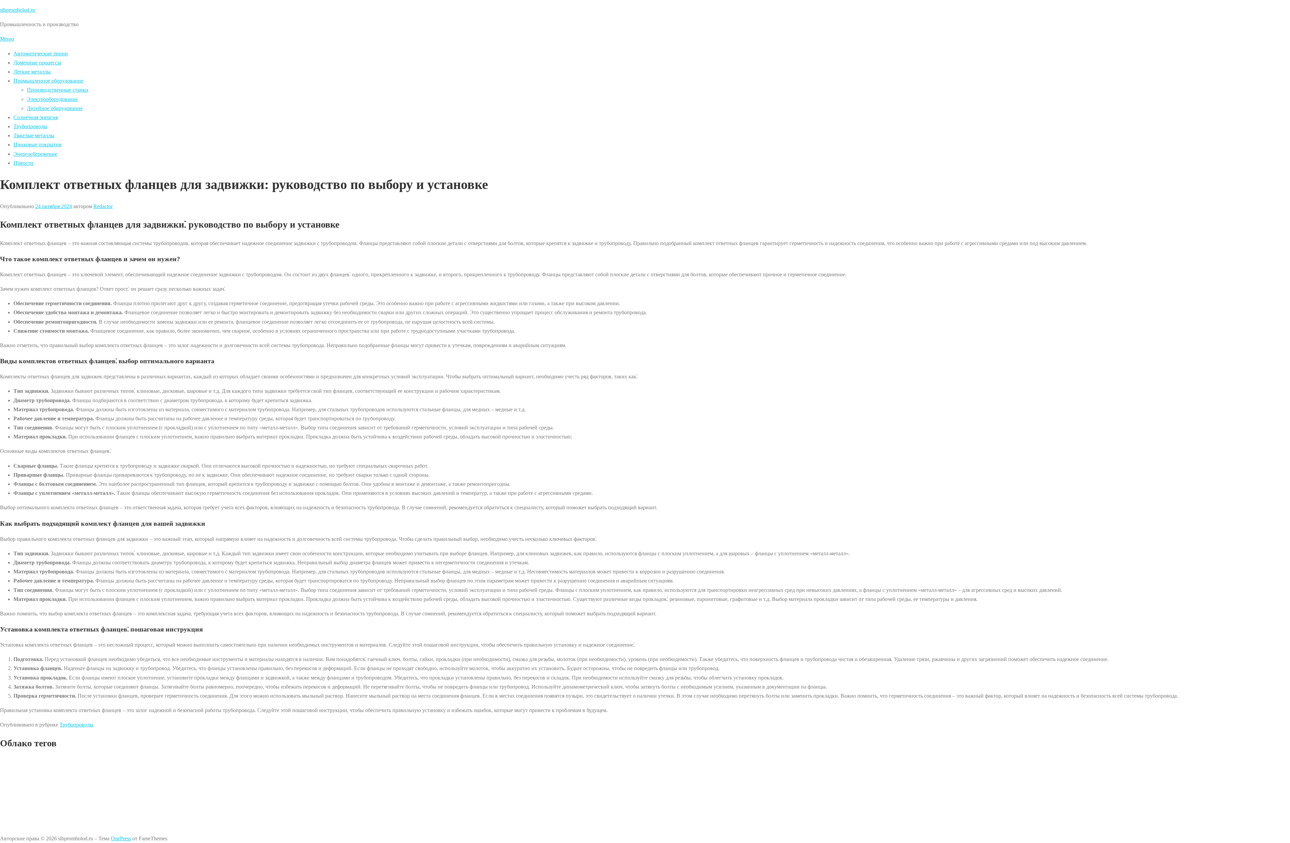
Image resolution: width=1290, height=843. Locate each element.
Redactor (103, 206)
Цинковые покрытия (37, 144)
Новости (23, 163)
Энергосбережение (35, 154)
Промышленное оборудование (48, 81)
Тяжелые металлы (33, 135)
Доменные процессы (37, 62)
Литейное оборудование (55, 108)
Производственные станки (57, 90)
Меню (7, 39)
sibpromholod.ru (17, 10)
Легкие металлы (32, 72)
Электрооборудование (52, 99)
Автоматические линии (40, 53)
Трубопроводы (30, 126)
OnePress (121, 838)
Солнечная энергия (35, 117)
